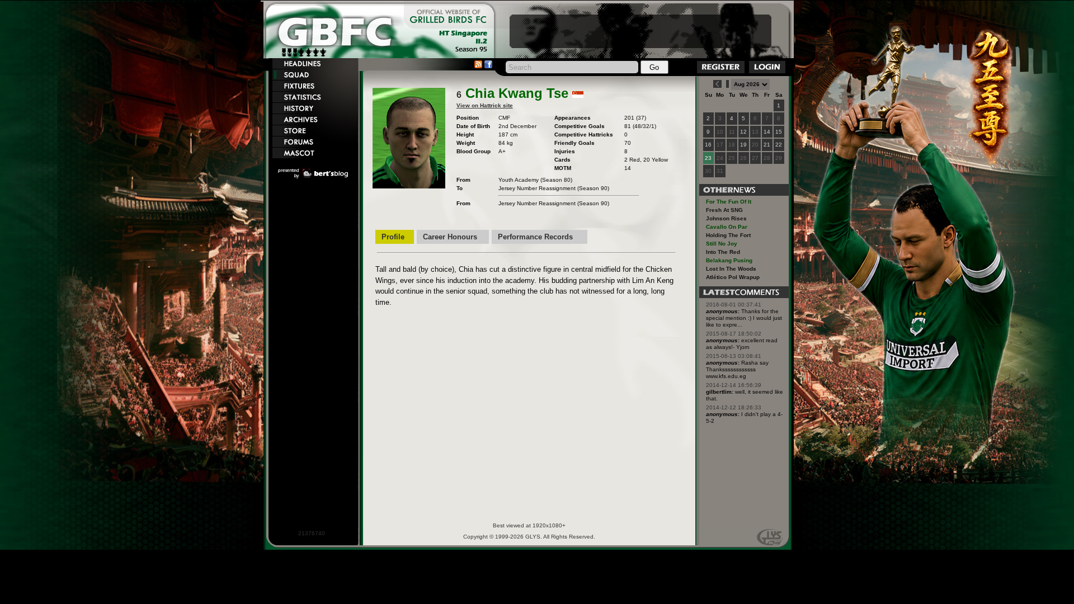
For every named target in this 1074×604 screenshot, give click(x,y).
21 (767, 144)
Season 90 (593, 188)
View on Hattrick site (484, 105)
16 (708, 144)
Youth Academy (518, 180)
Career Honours (450, 237)
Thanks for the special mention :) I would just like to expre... (744, 318)
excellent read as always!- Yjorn (742, 343)
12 (743, 132)
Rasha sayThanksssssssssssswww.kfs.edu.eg (737, 369)
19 (743, 144)
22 (778, 144)
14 (767, 132)
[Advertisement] (640, 31)
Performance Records (535, 237)
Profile (392, 237)
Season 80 (556, 180)
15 (778, 132)
